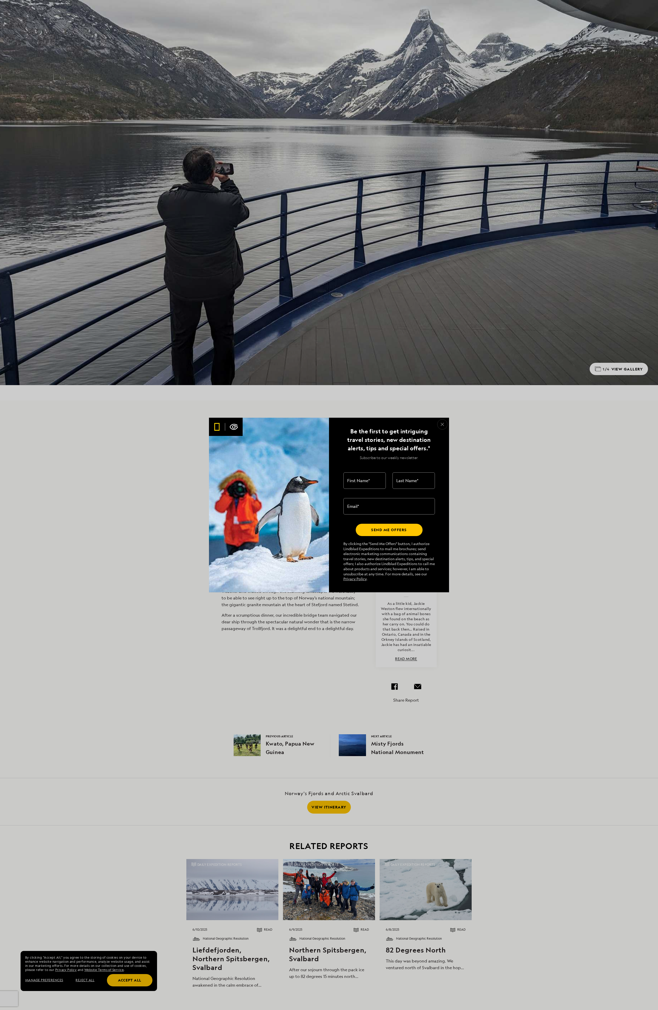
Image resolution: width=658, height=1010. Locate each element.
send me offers (389, 529)
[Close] (442, 424)
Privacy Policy (355, 578)
